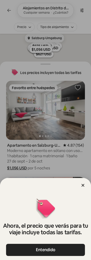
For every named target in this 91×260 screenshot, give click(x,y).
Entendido (45, 249)
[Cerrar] (83, 185)
